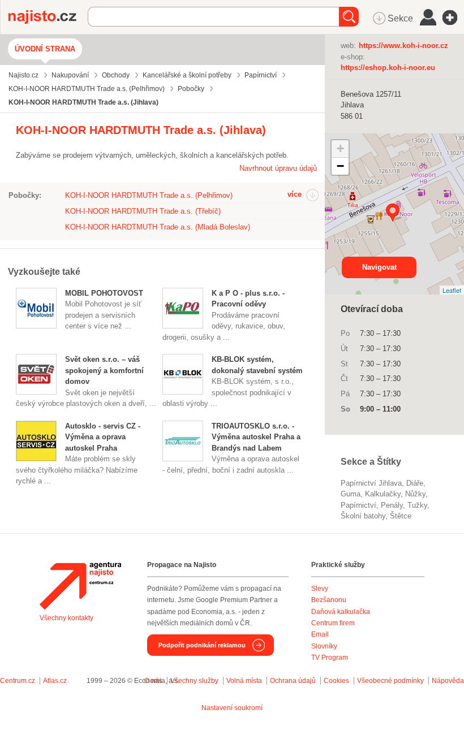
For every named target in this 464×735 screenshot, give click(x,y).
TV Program (329, 658)
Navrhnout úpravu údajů (278, 168)
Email (320, 634)
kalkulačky (383, 494)
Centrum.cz (17, 681)
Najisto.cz (48, 16)
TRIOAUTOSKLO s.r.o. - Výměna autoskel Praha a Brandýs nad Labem (256, 437)
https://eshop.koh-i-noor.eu (388, 67)
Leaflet (451, 290)
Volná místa (244, 681)
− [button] (340, 166)
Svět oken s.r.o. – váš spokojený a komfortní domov (104, 370)
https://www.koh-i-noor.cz (403, 45)
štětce (400, 516)
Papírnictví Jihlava (371, 483)
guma (350, 494)
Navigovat (379, 267)
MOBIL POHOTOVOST (104, 293)
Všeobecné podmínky (390, 681)
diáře (414, 483)
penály (392, 505)
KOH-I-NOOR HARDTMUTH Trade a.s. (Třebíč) (143, 211)
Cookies (336, 681)
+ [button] (340, 148)
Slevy (319, 589)
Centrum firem (333, 623)
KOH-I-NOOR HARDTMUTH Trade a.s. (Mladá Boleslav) (157, 227)
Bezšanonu (328, 600)
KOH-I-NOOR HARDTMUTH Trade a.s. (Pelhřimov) (149, 195)
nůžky (415, 494)
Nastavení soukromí (232, 708)
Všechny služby (195, 681)
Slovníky (324, 646)
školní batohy (363, 516)
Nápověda (448, 681)
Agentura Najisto (80, 585)
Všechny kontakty (66, 618)
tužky (417, 505)
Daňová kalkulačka (340, 612)
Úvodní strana (45, 49)
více (294, 194)
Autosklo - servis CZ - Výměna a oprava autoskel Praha (102, 437)
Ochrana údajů (293, 681)
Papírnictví (358, 505)
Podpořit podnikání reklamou (202, 645)
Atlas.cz (55, 681)
